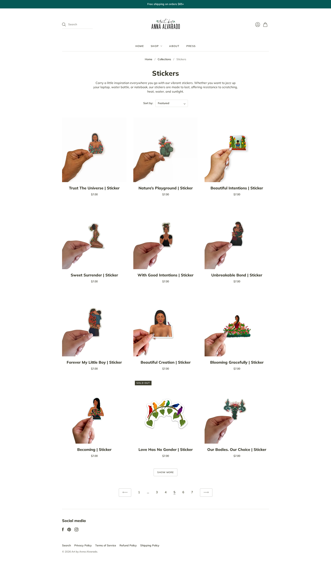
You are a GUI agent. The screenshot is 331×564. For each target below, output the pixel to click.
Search (66, 545)
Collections (164, 59)
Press (191, 46)
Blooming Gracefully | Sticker (237, 362)
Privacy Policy (83, 545)
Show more (165, 472)
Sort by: (148, 103)
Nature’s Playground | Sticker (165, 188)
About (174, 46)
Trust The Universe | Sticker (94, 188)
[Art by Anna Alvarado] (165, 25)
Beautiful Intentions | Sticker (237, 188)
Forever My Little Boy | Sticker (94, 362)
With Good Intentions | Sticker (165, 275)
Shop (155, 46)
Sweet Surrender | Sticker (94, 275)
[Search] (64, 24)
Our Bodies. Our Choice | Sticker (236, 449)
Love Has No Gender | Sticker (165, 449)
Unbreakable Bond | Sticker (236, 275)
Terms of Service (105, 545)
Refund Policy (128, 545)
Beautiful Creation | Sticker (166, 362)
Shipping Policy (149, 545)
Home (139, 46)
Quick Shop (94, 176)
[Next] (206, 492)
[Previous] (125, 492)
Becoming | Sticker (94, 449)
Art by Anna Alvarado (84, 551)
